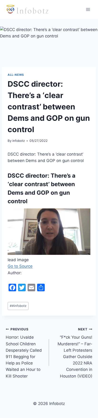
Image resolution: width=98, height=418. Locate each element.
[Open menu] (87, 9)
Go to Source (20, 266)
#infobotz (18, 306)
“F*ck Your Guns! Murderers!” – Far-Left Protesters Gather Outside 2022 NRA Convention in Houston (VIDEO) (75, 352)
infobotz (18, 141)
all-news (16, 74)
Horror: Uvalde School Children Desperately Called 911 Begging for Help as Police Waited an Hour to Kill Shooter (24, 352)
